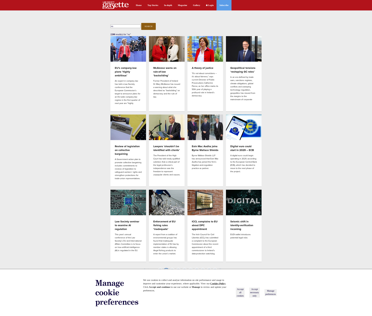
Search (148, 26)
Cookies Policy (218, 283)
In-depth (168, 5)
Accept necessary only (254, 292)
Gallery (196, 5)
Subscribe (224, 5)
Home (139, 5)
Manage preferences (270, 292)
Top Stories (152, 5)
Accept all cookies (240, 292)
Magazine (182, 5)
